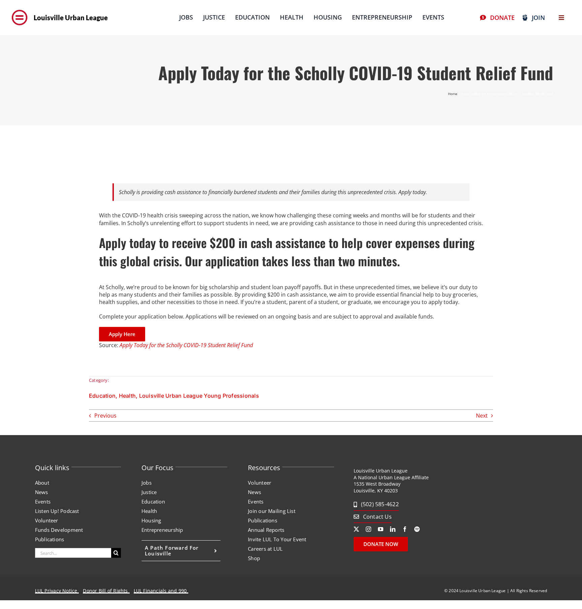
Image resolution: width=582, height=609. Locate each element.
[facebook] (405, 529)
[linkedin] (392, 529)
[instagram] (368, 529)
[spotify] (417, 529)
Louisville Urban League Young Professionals (199, 395)
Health (127, 395)
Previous (105, 415)
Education (102, 395)
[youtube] (380, 529)
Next (482, 415)
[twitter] (356, 529)
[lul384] (19, 9)
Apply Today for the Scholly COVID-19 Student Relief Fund (186, 345)
